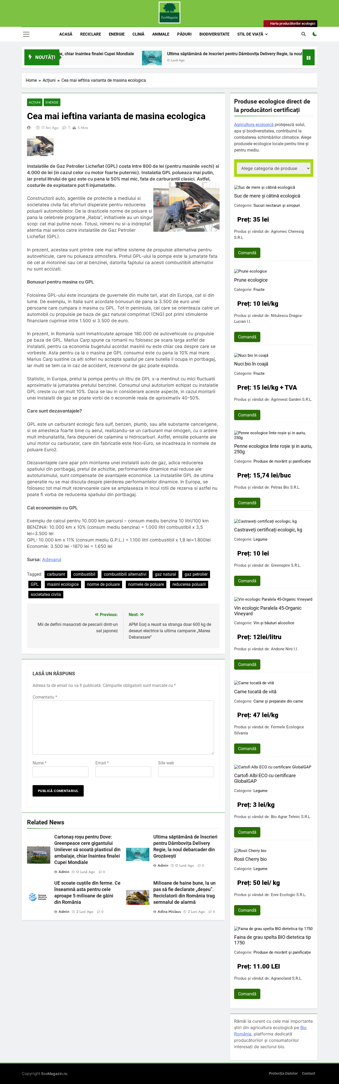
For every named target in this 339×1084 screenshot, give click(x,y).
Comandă (247, 252)
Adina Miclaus (169, 911)
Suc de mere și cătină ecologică (267, 196)
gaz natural (165, 574)
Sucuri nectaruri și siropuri (276, 205)
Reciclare (90, 34)
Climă (138, 34)
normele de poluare (146, 584)
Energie (116, 34)
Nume (40, 762)
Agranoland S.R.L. (286, 978)
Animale (160, 34)
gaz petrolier (196, 574)
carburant (56, 574)
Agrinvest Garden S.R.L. (291, 399)
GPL (35, 584)
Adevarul (51, 559)
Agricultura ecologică (254, 124)
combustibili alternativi (125, 574)
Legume (260, 539)
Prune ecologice (251, 280)
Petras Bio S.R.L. (285, 487)
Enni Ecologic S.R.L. (288, 894)
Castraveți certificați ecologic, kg (268, 529)
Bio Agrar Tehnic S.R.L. (291, 816)
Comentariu (45, 697)
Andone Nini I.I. (284, 649)
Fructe (259, 289)
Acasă (65, 34)
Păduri (184, 34)
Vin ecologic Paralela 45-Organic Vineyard (267, 610)
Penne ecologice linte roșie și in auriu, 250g (273, 448)
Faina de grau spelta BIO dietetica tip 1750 (272, 939)
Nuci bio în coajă (251, 364)
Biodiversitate (214, 34)
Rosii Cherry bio (250, 859)
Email (102, 762)
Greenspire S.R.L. (286, 565)
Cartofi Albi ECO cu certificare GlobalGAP (265, 778)
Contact (308, 1073)
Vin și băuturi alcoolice (273, 623)
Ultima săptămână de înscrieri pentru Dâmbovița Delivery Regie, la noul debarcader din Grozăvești (234, 53)
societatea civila (46, 594)
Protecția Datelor (283, 1073)
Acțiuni (35, 102)
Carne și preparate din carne (278, 701)
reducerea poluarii (189, 584)
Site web (166, 762)
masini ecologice (63, 584)
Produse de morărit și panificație (282, 461)
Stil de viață (250, 34)
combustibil (84, 574)
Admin (64, 871)
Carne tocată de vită (255, 691)
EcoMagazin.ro (54, 1073)
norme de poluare (103, 584)
